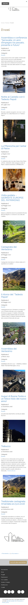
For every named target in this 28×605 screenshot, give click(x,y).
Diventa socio (4, 584)
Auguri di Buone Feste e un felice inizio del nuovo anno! (13, 398)
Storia (2, 572)
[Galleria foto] (5, 19)
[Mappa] (9, 19)
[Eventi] (12, 19)
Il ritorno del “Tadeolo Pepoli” (12, 295)
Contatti (3, 587)
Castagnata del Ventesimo (9, 248)
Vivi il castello (4, 579)
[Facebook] (19, 19)
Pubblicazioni (4, 577)
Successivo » (15, 553)
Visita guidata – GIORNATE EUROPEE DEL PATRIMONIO (12, 197)
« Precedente (4, 553)
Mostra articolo (11, 470)
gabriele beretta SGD (11, 601)
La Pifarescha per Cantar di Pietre (13, 147)
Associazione (4, 569)
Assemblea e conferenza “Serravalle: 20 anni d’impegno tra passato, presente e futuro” (14, 41)
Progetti (3, 574)
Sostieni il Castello (5, 582)
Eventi (3, 55)
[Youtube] (22, 19)
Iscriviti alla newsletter (18, 562)
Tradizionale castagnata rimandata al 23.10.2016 (13, 502)
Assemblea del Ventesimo (9, 349)
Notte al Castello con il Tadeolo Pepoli (12, 98)
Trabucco (6, 446)
